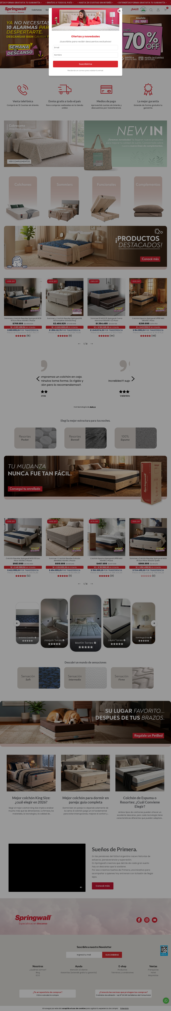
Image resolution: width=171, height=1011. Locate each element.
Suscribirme (85, 64)
